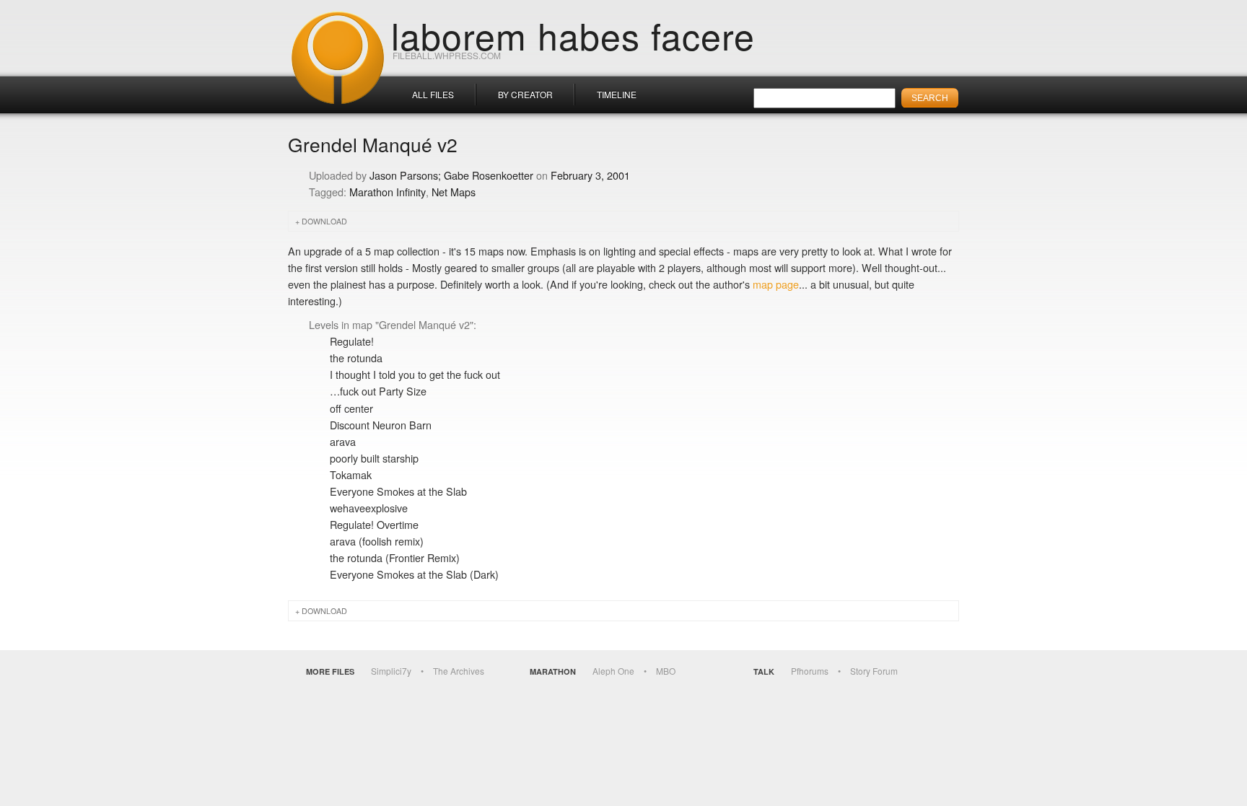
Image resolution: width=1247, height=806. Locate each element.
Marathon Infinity (387, 191)
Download (324, 221)
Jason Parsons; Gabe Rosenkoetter (451, 175)
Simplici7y (391, 671)
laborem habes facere (573, 35)
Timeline (616, 94)
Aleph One (613, 671)
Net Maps (454, 191)
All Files (433, 94)
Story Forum (874, 671)
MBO (665, 671)
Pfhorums (809, 671)
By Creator (525, 94)
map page (776, 284)
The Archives (458, 671)
